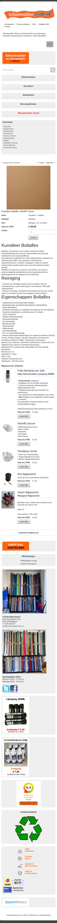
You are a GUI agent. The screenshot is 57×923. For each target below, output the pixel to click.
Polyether (7, 127)
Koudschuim (8, 129)
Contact (7, 26)
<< (38, 163)
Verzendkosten (9, 145)
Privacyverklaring (23, 24)
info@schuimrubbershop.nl (13, 626)
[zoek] (53, 69)
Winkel (6, 141)
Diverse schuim (10, 136)
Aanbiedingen (9, 138)
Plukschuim (8, 134)
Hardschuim (8, 131)
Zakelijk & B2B (44, 24)
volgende (51, 163)
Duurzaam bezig (10, 148)
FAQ (34, 24)
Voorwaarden (9, 24)
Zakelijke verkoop (11, 143)
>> (54, 163)
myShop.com (33, 533)
